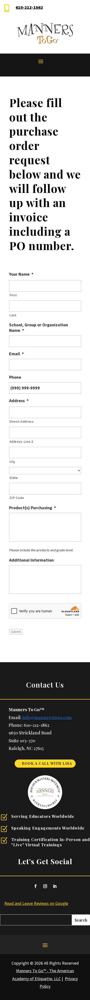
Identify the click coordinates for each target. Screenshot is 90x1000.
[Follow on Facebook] (35, 886)
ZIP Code (16, 498)
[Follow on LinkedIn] (55, 886)
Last (13, 315)
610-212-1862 (29, 7)
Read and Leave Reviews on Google (36, 903)
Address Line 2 (21, 441)
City (12, 461)
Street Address (21, 421)
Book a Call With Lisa (47, 763)
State (13, 477)
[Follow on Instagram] (45, 886)
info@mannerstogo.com (47, 717)
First (13, 295)
